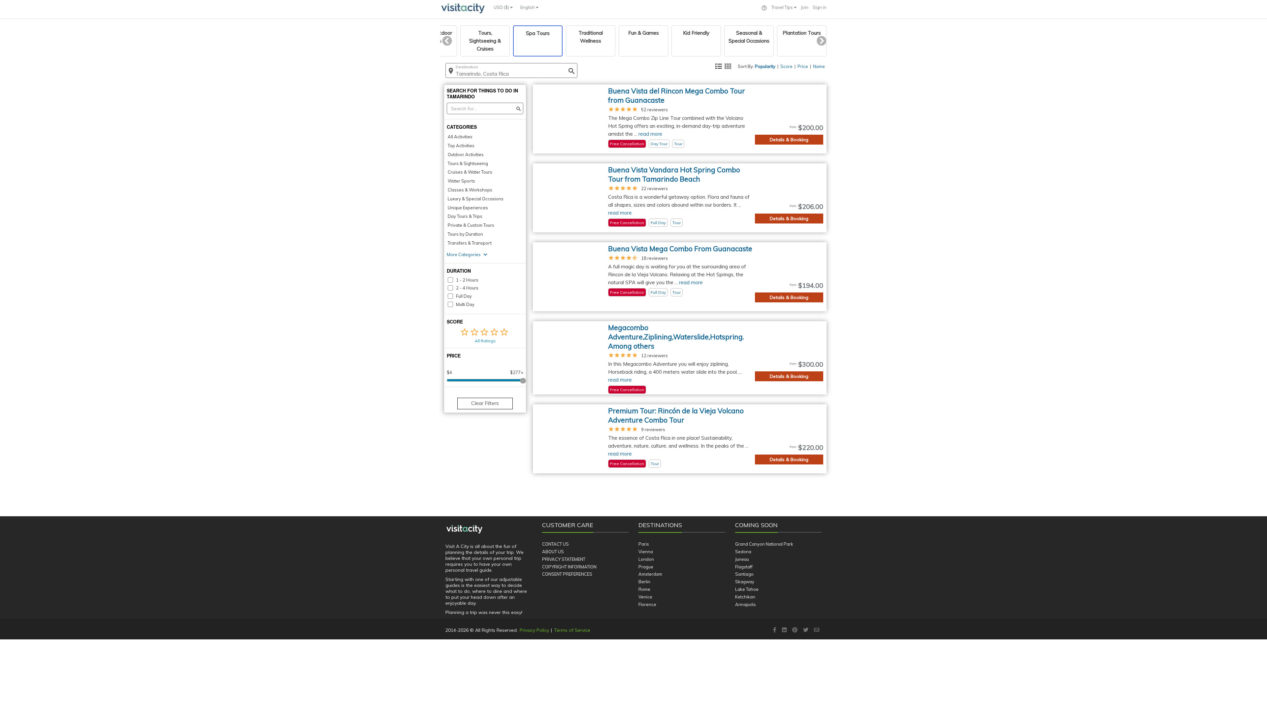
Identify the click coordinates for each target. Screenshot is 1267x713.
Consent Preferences (567, 574)
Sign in (820, 7)
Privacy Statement (563, 559)
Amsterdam (650, 574)
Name (819, 66)
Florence (647, 604)
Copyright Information (569, 566)
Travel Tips (782, 7)
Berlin (644, 581)
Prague (645, 566)
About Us (553, 551)
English (528, 7)
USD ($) (502, 7)
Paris (643, 544)
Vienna (645, 551)
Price (802, 66)
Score (786, 66)
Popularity (765, 66)
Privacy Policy (534, 630)
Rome (644, 589)
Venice (645, 596)
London (646, 559)
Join (804, 7)
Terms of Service (572, 630)
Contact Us (555, 544)
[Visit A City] (464, 529)
